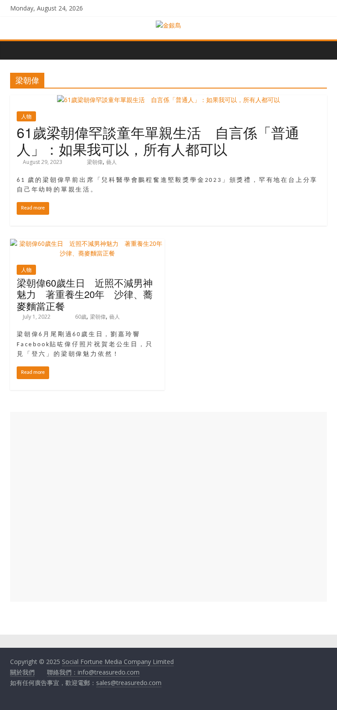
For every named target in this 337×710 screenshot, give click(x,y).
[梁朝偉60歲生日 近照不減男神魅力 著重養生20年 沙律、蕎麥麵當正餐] (87, 243)
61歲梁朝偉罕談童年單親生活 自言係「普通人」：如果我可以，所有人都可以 (158, 140)
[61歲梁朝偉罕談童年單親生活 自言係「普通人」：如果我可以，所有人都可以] (168, 100)
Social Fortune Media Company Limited (118, 661)
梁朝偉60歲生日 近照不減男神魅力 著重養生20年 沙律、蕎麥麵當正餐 (85, 294)
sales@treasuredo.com (128, 682)
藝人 (111, 162)
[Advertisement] (168, 507)
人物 (26, 116)
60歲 (80, 316)
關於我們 (22, 672)
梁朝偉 (95, 162)
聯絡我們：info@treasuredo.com (93, 672)
